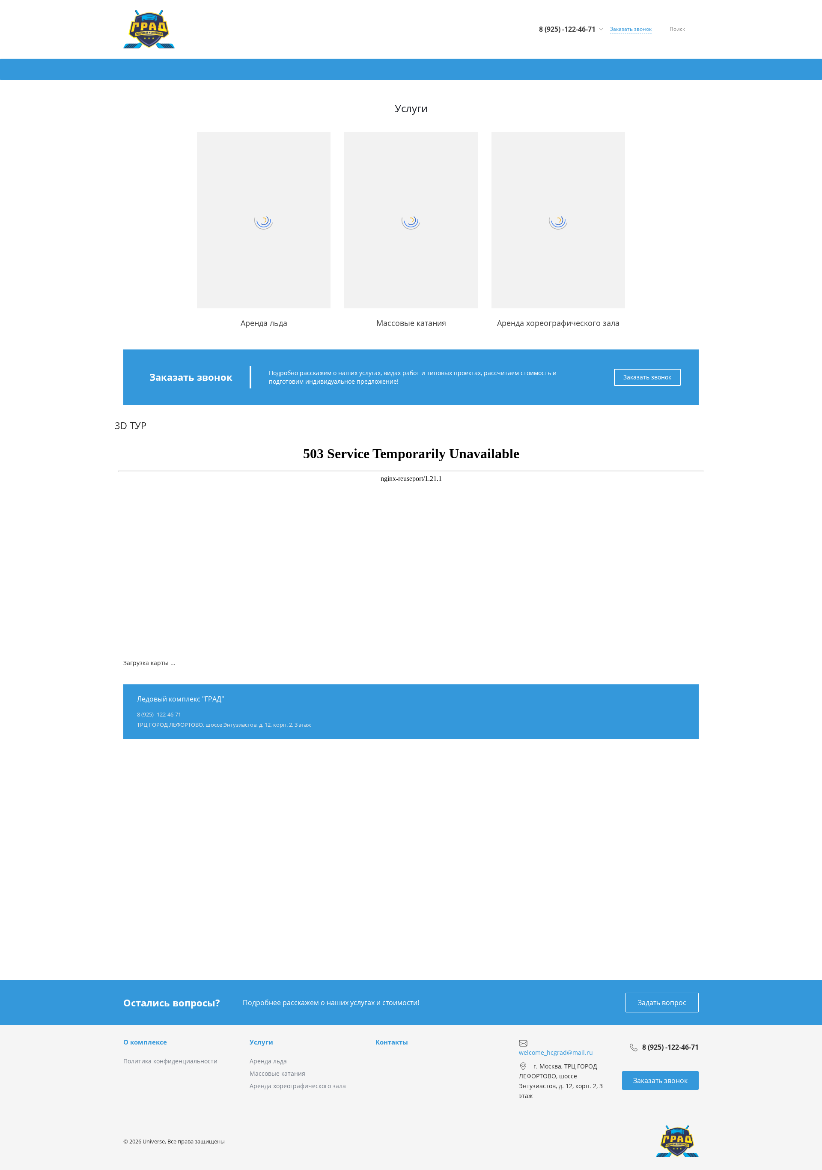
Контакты (391, 1042)
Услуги (261, 1042)
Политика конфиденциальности (170, 1061)
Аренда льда (268, 1061)
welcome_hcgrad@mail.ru (556, 1052)
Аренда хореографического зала (298, 1086)
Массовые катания (277, 1073)
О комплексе (145, 1042)
